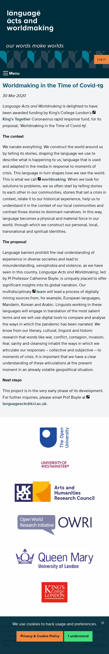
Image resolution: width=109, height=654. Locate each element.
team (41, 291)
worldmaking (54, 179)
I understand (78, 636)
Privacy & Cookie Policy (40, 636)
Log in (101, 59)
